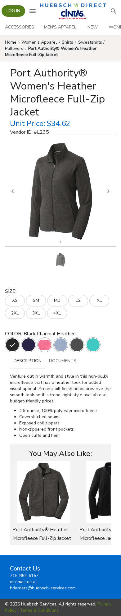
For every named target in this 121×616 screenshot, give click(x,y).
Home (10, 42)
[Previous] (12, 191)
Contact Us (25, 569)
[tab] (19, 27)
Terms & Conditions (39, 610)
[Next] (108, 191)
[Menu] (32, 11)
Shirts (67, 42)
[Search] (113, 11)
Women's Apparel (39, 42)
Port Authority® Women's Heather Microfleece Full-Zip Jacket (50, 52)
